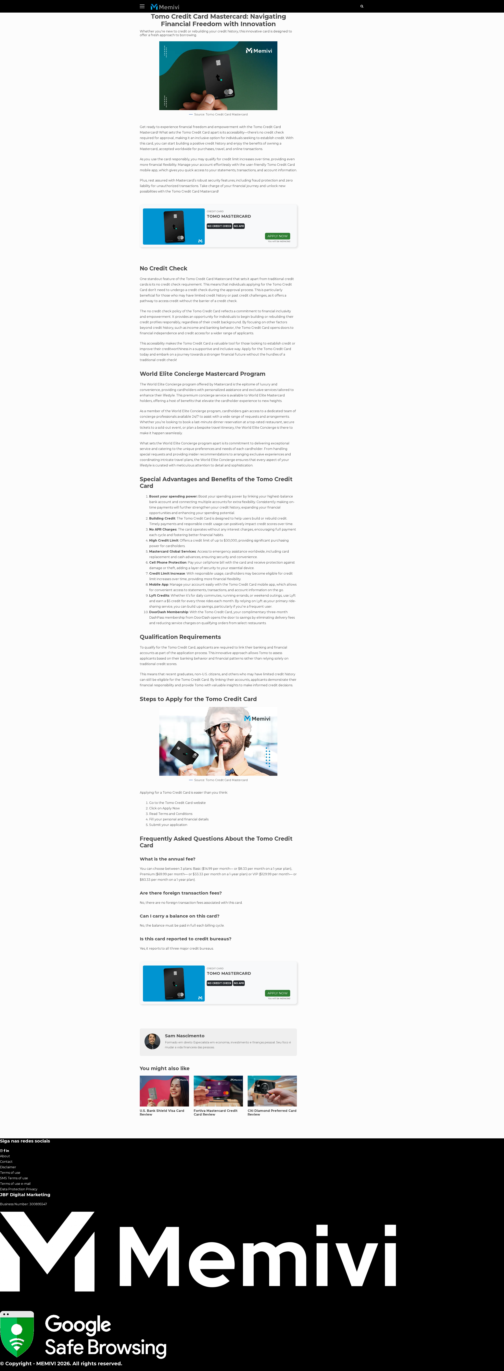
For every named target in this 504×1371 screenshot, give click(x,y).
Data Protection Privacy (18, 1189)
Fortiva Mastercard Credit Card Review (215, 1112)
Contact (6, 1162)
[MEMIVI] (165, 8)
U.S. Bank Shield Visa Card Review (162, 1112)
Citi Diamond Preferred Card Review (272, 1112)
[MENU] (142, 6)
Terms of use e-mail (15, 1184)
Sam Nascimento (185, 1035)
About (5, 1156)
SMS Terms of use (14, 1178)
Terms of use (10, 1173)
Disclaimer (8, 1167)
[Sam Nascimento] (152, 1048)
